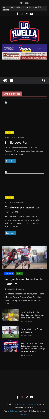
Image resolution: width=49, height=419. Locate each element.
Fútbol (19, 273)
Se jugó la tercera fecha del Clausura (31, 330)
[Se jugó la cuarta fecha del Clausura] (24, 257)
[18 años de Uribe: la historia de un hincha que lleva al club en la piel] (10, 317)
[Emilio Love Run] (24, 116)
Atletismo (9, 133)
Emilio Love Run (16, 142)
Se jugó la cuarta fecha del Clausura (23, 281)
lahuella (21, 137)
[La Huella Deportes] (5, 80)
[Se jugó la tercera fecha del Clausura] (10, 332)
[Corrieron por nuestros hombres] (24, 183)
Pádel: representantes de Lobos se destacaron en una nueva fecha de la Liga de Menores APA (33, 347)
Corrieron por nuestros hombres (22, 209)
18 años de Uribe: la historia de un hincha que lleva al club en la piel (32, 315)
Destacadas (9, 273)
